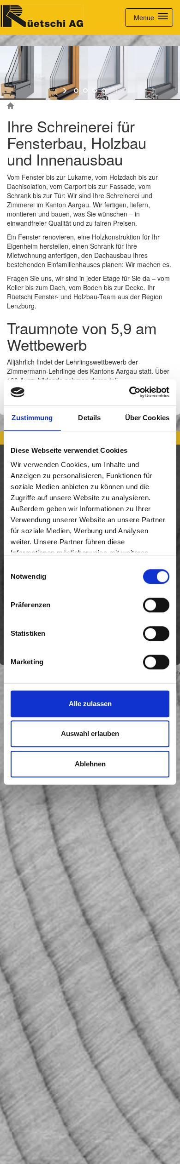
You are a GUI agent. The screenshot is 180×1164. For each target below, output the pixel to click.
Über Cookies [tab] (147, 418)
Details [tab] (89, 418)
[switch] (156, 605)
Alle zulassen (90, 704)
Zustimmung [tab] (32, 418)
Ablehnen (90, 764)
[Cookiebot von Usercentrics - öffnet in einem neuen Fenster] (129, 392)
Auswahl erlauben (90, 733)
